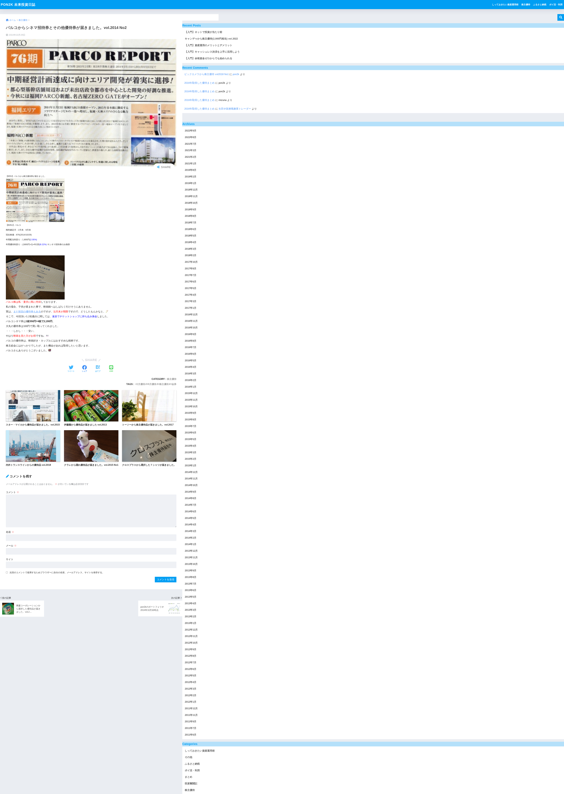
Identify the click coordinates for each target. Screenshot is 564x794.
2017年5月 (190, 288)
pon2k (236, 74)
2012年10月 (191, 642)
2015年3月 (190, 452)
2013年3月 (190, 610)
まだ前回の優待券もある (27, 311)
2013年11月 (191, 557)
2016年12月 (191, 314)
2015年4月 (190, 445)
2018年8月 (190, 216)
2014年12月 (191, 472)
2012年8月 (190, 656)
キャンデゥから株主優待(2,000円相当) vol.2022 (211, 38)
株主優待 (525, 4)
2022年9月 (190, 130)
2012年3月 (190, 688)
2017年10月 (191, 262)
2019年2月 (190, 176)
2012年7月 (190, 662)
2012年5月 (190, 675)
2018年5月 (190, 235)
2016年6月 (190, 353)
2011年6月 (190, 734)
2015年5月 (190, 439)
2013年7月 (190, 583)
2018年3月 (190, 248)
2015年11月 (191, 399)
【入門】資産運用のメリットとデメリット (208, 45)
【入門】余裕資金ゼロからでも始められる (208, 58)
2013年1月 (190, 623)
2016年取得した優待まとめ (199, 83)
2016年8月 (190, 340)
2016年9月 (190, 334)
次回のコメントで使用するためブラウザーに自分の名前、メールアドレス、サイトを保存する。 (57, 572)
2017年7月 (190, 275)
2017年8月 (190, 268)
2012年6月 (190, 669)
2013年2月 (190, 616)
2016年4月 (190, 367)
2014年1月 (190, 544)
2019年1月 (190, 183)
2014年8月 (190, 498)
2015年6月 (190, 432)
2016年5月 (190, 360)
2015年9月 (190, 413)
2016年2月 (190, 380)
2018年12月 (191, 189)
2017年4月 (190, 294)
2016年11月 (191, 321)
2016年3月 (190, 373)
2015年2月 (190, 459)
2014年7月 (190, 504)
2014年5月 (190, 518)
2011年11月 (191, 715)
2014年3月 (190, 531)
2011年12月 (191, 708)
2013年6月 (190, 590)
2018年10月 (191, 203)
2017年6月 (190, 281)
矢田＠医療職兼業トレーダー (235, 108)
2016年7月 (190, 347)
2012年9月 (190, 649)
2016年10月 (191, 327)
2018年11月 (191, 196)
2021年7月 (190, 143)
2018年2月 (190, 255)
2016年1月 (190, 386)
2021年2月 (190, 157)
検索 (560, 17)
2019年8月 (190, 170)
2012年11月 (191, 636)
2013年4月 (190, 603)
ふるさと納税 (539, 4)
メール (11, 545)
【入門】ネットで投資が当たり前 (203, 32)
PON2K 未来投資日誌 (18, 4)
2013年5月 (190, 596)
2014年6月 (190, 511)
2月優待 (141, 384)
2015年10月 (191, 406)
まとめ (188, 777)
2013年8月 (190, 577)
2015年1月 (190, 465)
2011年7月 (190, 728)
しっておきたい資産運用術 (505, 4)
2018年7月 (190, 222)
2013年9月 (190, 570)
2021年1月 (190, 163)
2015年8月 (190, 419)
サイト (9, 559)
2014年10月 (191, 485)
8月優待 (152, 384)
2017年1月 (190, 308)
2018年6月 (190, 229)
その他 (188, 757)
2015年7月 (190, 426)
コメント (12, 492)
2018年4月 (190, 242)
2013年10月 (191, 564)
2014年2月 (190, 537)
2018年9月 (190, 209)
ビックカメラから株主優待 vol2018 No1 (206, 74)
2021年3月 (190, 150)
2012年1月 (190, 702)
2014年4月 (190, 524)
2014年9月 (190, 491)
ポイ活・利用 (556, 4)
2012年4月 (190, 682)
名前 (10, 532)
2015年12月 (191, 393)
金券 (174, 384)
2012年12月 (191, 629)
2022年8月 (190, 137)
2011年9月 (190, 721)
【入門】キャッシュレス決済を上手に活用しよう (212, 51)
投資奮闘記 (191, 783)
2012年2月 (190, 695)
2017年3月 (190, 301)
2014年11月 (191, 478)
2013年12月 (191, 550)
